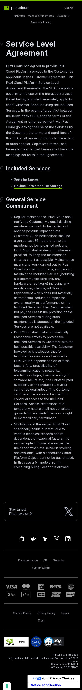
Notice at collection (46, 685)
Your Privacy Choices (57, 678)
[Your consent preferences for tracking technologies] (7, 686)
